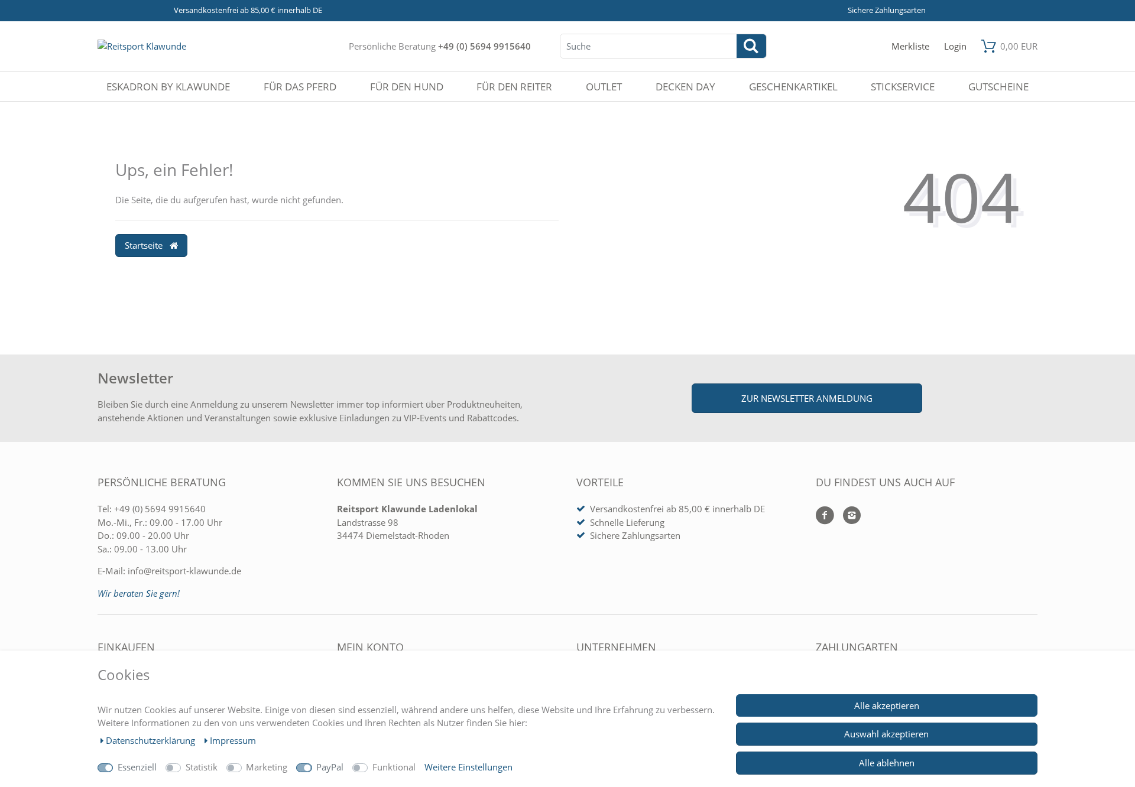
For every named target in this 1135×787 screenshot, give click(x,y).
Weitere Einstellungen (468, 767)
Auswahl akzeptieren (886, 734)
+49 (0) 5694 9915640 (484, 46)
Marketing (266, 767)
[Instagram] (847, 516)
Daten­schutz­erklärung (151, 740)
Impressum (233, 740)
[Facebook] (825, 516)
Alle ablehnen (887, 763)
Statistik (202, 767)
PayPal (329, 767)
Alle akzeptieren (886, 705)
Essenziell (137, 767)
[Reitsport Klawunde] (142, 46)
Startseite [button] (145, 245)
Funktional (394, 767)
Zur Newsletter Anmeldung (807, 398)
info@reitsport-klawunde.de (184, 571)
